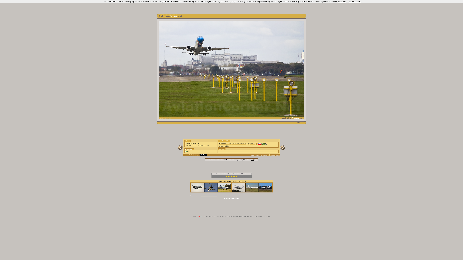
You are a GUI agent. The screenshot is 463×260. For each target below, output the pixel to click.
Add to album (255, 155)
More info (342, 1)
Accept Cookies (355, 1)
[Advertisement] (231, 6)
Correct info (264, 155)
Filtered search (275, 155)
